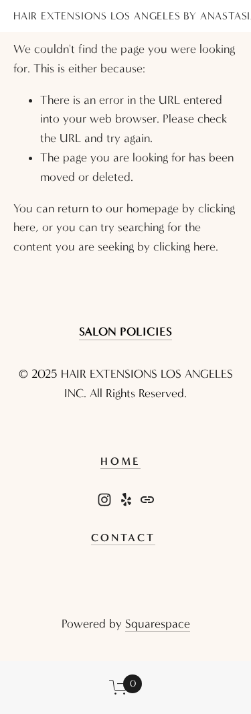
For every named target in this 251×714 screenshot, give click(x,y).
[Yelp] (126, 499)
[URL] (147, 499)
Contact (123, 537)
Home (120, 461)
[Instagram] (104, 499)
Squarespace (157, 624)
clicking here (184, 247)
